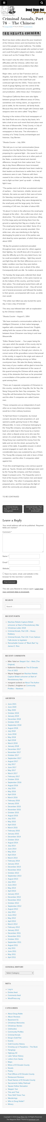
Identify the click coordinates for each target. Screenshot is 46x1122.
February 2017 (14, 776)
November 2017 (14, 752)
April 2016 (12, 794)
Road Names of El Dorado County (21, 1080)
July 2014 (12, 846)
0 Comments (28, 26)
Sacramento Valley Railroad (19, 1083)
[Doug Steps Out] (23, 10)
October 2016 (13, 779)
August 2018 (13, 728)
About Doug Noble (15, 1014)
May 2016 (12, 791)
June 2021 (12, 704)
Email (5, 562)
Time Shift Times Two (16, 1095)
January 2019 (13, 716)
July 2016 (12, 788)
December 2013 (14, 867)
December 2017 (14, 749)
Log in (10, 989)
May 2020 (12, 710)
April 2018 (12, 740)
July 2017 (12, 764)
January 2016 (13, 803)
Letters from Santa (15, 1059)
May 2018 (12, 737)
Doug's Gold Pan (14, 1038)
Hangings (11, 1050)
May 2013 (12, 888)
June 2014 (12, 849)
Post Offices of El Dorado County (21, 1074)
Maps (10, 1062)
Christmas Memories (16, 1023)
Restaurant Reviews (16, 1077)
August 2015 (13, 816)
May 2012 (12, 918)
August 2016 (13, 785)
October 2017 (13, 755)
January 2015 (13, 834)
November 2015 (14, 810)
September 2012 (14, 906)
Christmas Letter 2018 (17, 628)
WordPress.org (14, 998)
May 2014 (12, 852)
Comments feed (14, 995)
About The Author (32, 683)
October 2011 (13, 939)
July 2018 (12, 731)
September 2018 (14, 725)
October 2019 (13, 713)
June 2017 (12, 767)
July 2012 (12, 912)
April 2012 (12, 921)
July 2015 (12, 818)
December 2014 (14, 837)
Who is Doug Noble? (16, 1101)
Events (10, 1041)
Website (6, 568)
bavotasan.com (33, 1119)
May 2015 (12, 822)
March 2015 (13, 828)
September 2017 (14, 758)
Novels (10, 1068)
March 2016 (13, 797)
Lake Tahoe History (15, 1056)
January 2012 (13, 930)
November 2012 (14, 900)
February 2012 (14, 927)
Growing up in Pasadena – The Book (23, 1047)
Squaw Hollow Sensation (18, 1086)
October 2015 (13, 812)
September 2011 (14, 942)
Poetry (10, 1071)
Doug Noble (8, 26)
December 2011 (14, 933)
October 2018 (13, 722)
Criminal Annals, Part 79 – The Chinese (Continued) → (34, 509)
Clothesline (12, 1029)
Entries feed (13, 992)
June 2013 (12, 885)
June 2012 (12, 915)
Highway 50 (12, 1053)
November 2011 (14, 936)
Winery (10, 1104)
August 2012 (13, 909)
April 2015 (12, 825)
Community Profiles (16, 1032)
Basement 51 (13, 1020)
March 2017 (13, 773)
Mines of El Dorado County (19, 1065)
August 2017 (13, 761)
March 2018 (13, 743)
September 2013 (14, 876)
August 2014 (13, 843)
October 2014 (13, 840)
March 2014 (13, 858)
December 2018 (14, 719)
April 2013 (12, 891)
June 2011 (12, 951)
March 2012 (13, 924)
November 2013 (14, 870)
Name (6, 556)
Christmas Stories (15, 1026)
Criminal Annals (9, 15)
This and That (13, 1092)
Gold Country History (16, 1044)
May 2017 (12, 770)
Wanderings (12, 1098)
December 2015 (14, 806)
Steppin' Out (13, 1089)
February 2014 (14, 861)
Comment (7, 532)
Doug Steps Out (21, 1117)
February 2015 (14, 831)
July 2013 (12, 882)
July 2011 (11, 948)
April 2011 (12, 957)
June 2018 (12, 734)
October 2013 (13, 873)
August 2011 (13, 945)
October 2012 (13, 903)
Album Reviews (14, 1017)
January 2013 (13, 894)
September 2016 (14, 782)
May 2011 (12, 954)
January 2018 (13, 746)
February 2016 (14, 800)
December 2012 (14, 897)
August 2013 (13, 879)
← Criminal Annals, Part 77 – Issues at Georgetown (11, 509)
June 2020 (12, 707)
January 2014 (13, 864)
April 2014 (12, 855)
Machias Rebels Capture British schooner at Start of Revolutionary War (22, 676)
